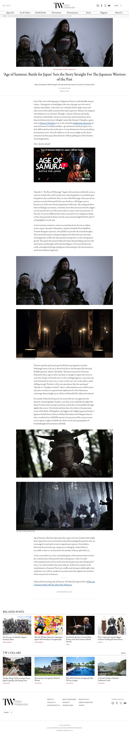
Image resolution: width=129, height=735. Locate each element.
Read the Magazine (69, 699)
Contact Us (51, 702)
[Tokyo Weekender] (15, 705)
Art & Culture (25, 12)
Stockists (66, 702)
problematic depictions (82, 123)
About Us (118, 12)
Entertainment (72, 12)
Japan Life (10, 12)
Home (5, 16)
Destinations (56, 12)
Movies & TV (72, 69)
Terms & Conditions (86, 702)
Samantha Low (65, 88)
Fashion (100, 642)
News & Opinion (7, 642)
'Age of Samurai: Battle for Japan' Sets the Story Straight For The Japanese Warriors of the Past (40, 16)
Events (88, 12)
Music (68, 644)
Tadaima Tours (67, 705)
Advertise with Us (53, 705)
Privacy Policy (84, 699)
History (65, 69)
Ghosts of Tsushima (47, 123)
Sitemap (81, 705)
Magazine (103, 12)
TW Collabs (6, 683)
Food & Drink (40, 12)
